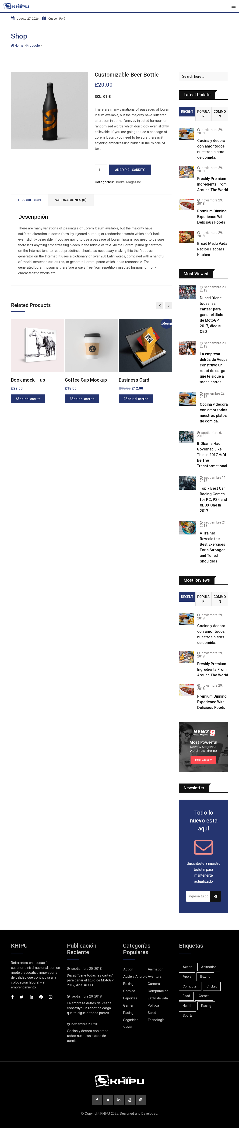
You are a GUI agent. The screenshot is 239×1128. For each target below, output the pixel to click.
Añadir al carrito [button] (28, 399)
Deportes (130, 998)
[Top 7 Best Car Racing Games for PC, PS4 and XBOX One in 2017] (187, 483)
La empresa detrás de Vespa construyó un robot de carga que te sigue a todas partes (89, 1008)
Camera (154, 984)
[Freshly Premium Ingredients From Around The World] (186, 172)
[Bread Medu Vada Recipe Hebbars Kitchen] (186, 237)
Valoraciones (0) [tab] (71, 200)
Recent (187, 111)
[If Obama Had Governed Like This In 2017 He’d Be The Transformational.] (186, 437)
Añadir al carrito (130, 170)
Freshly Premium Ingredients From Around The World (212, 184)
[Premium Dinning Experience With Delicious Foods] (186, 204)
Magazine (133, 182)
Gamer (128, 1005)
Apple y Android (135, 976)
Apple (187, 976)
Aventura (155, 976)
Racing (128, 1013)
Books (120, 182)
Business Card (134, 380)
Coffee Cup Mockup (86, 380)
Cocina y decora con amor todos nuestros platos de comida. (87, 1036)
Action (128, 969)
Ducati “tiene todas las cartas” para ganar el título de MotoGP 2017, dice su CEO (211, 315)
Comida (129, 991)
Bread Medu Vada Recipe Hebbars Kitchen (212, 249)
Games (204, 996)
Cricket (212, 986)
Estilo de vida (158, 998)
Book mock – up (28, 380)
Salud (152, 1013)
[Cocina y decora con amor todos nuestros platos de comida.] (186, 134)
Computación (158, 991)
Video (127, 1027)
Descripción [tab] (29, 200)
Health (187, 1006)
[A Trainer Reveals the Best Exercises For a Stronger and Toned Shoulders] (187, 527)
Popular (203, 114)
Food (186, 996)
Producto (33, 45)
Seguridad (130, 1020)
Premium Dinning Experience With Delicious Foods (212, 217)
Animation (155, 969)
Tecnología (156, 1020)
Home (19, 45)
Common (220, 114)
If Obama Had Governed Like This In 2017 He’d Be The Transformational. (212, 454)
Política (153, 1005)
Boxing (128, 984)
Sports (188, 1015)
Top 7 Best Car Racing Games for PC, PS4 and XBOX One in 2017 (213, 499)
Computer (190, 986)
